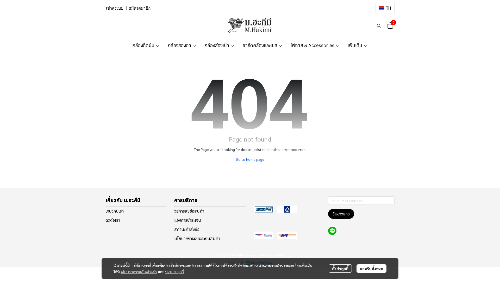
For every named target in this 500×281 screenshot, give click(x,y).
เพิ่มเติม (355, 45)
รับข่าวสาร (341, 213)
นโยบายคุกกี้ (174, 271)
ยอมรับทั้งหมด (371, 268)
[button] (385, 8)
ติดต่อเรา (112, 220)
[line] (332, 231)
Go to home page (250, 159)
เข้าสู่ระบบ (114, 8)
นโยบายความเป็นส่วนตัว (139, 271)
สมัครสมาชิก (140, 8)
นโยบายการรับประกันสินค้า (197, 238)
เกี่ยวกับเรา (114, 211)
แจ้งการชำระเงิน (187, 220)
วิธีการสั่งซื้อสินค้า (189, 211)
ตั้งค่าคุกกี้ (340, 268)
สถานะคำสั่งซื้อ (186, 229)
